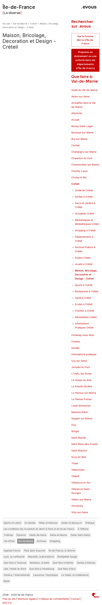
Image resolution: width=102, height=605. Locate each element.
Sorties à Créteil (84, 196)
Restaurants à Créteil (86, 291)
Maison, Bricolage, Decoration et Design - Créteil (86, 274)
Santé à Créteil (83, 297)
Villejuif (75, 476)
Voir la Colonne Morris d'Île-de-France (85, 40)
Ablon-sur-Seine (80, 96)
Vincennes (77, 505)
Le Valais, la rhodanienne (75, 575)
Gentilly (75, 348)
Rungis (75, 431)
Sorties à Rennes (86, 562)
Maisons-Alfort (79, 412)
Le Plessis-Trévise (81, 399)
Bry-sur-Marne (79, 139)
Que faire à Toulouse (15, 562)
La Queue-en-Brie (81, 380)
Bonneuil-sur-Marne (82, 132)
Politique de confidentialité (54, 598)
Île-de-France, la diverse (62, 550)
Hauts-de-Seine (37, 535)
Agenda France (12, 550)
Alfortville (76, 113)
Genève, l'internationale (17, 575)
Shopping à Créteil (85, 230)
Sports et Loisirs (12, 522)
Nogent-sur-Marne (81, 418)
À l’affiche (83, 529)
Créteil (33, 23)
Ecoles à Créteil (83, 304)
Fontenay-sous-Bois (82, 335)
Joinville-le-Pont (80, 367)
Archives (41, 541)
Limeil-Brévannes (81, 405)
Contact (75, 598)
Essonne (21, 535)
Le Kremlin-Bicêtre (81, 386)
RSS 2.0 (7, 602)
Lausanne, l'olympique (45, 575)
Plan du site (9, 598)
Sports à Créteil (83, 285)
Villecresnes (78, 469)
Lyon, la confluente (14, 556)
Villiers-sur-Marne (81, 499)
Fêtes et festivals (48, 522)
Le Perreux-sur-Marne (83, 393)
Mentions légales (27, 598)
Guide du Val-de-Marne (84, 90)
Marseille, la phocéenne (41, 556)
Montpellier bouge (67, 556)
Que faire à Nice (67, 568)
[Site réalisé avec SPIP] (95, 596)
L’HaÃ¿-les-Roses (81, 373)
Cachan (75, 145)
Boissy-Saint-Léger (82, 126)
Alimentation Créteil (86, 317)
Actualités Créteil (84, 213)
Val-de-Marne (20, 23)
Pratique (89, 522)
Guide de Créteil (84, 190)
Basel (7, 581)
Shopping (55, 541)
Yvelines (8, 535)
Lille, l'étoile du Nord (15, 568)
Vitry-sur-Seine (79, 512)
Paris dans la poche (34, 550)
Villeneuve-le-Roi (80, 482)
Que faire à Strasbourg (41, 568)
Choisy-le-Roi (79, 177)
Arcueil (75, 119)
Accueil (6, 23)
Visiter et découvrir (71, 522)
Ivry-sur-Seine (79, 360)
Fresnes (75, 341)
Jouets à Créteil (83, 264)
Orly (73, 425)
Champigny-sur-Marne (83, 151)
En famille (30, 522)
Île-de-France (19, 7)
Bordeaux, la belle (39, 562)
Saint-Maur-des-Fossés (84, 444)
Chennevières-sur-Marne (85, 164)
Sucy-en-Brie (78, 457)
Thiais (74, 463)
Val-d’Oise (9, 541)
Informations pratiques (83, 354)
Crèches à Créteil (84, 310)
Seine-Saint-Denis (80, 535)
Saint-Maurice (79, 450)
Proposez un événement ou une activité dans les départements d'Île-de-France (85, 60)
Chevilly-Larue (79, 171)
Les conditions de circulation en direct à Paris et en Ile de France (39, 529)
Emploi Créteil (82, 257)
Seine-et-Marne (58, 535)
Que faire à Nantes (63, 562)
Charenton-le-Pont (81, 158)
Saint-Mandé (78, 437)
